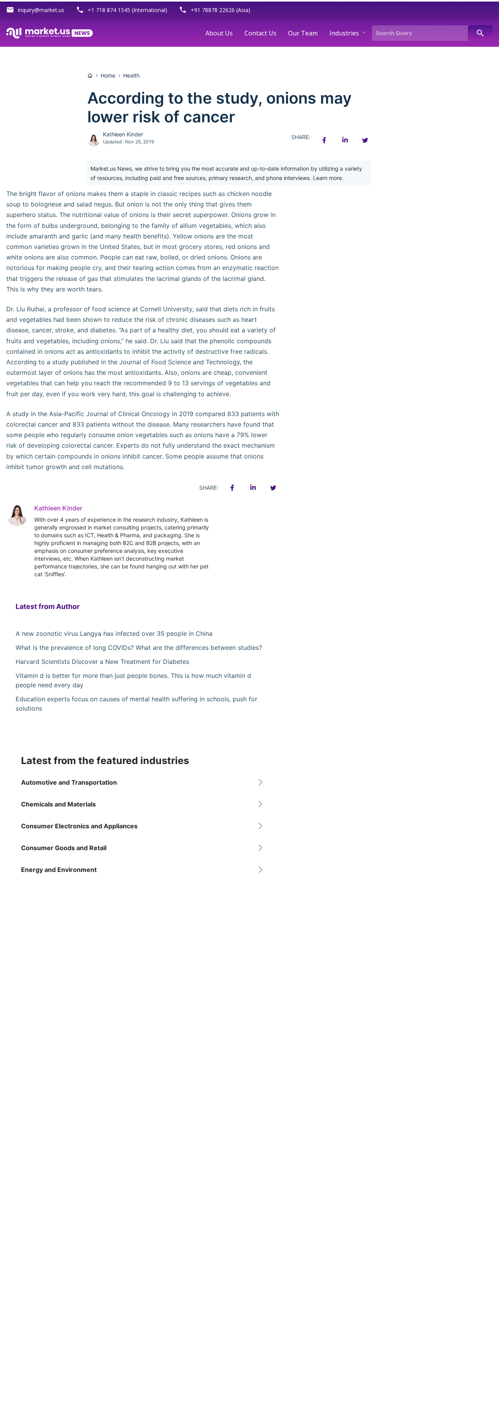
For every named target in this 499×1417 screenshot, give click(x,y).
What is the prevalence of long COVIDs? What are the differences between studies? (139, 647)
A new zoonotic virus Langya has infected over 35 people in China (114, 633)
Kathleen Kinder (123, 134)
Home (108, 75)
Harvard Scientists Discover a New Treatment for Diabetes (102, 661)
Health (131, 75)
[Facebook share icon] (324, 140)
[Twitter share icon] (365, 140)
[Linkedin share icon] (344, 140)
